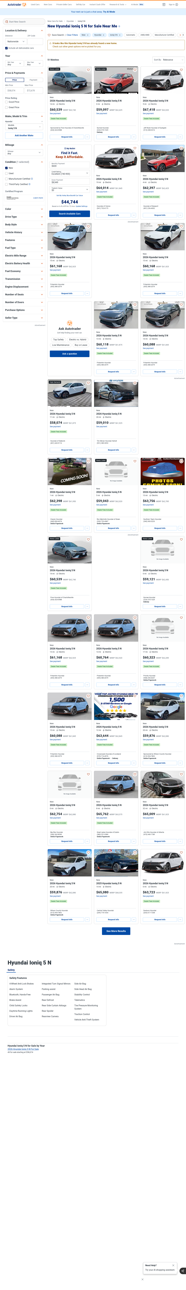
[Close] (173, 1265)
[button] (164, 4)
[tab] (11, 970)
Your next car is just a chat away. (93, 11)
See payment (55, 113)
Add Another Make (24, 135)
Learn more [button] (38, 198)
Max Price (29, 85)
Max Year (30, 62)
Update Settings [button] (81, 206)
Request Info (66, 137)
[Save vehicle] (88, 70)
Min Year (11, 62)
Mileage (10, 151)
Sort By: (157, 59)
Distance (9, 36)
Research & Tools (117, 4)
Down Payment (57, 180)
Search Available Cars (69, 213)
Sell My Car (80, 4)
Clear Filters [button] (72, 35)
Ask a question (69, 353)
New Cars (48, 4)
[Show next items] (180, 35)
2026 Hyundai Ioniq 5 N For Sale (23, 1049)
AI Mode (137, 4)
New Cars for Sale (55, 21)
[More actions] (87, 137)
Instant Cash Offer (97, 4)
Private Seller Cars (64, 4)
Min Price (9, 85)
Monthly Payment (58, 163)
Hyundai (70, 21)
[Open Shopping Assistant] (182, 1271)
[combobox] (24, 21)
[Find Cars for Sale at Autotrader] (17, 4)
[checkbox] (12, 102)
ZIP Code (31, 36)
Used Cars (35, 4)
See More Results (116, 931)
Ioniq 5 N (81, 21)
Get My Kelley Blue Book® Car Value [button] (70, 195)
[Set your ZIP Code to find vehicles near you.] (119, 26)
